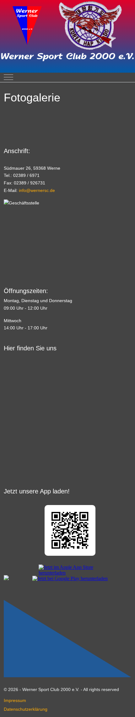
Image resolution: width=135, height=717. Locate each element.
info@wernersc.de (37, 190)
